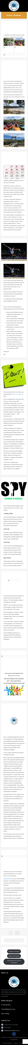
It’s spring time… (6, 1004)
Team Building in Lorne (8, 1009)
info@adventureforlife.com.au (12, 1030)
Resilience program (17, 394)
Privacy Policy (22, 1043)
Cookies (16, 1043)
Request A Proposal (14, 956)
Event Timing (5, 1013)
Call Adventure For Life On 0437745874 (14, 961)
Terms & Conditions (7, 1043)
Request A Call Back (14, 951)
